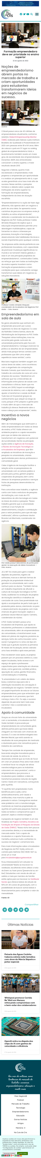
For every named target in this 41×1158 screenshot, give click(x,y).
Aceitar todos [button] (22, 1153)
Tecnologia (20, 1108)
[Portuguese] (15, 1155)
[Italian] (10, 1155)
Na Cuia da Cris (20, 1132)
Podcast (20, 1100)
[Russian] (18, 1155)
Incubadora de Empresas (14, 449)
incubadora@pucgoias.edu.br (19, 857)
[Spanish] (21, 1155)
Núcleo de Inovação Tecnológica (17, 447)
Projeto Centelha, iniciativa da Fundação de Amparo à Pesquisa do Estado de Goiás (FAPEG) (20, 825)
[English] (8, 1155)
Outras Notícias (20, 1119)
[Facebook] (21, 14)
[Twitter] (24, 14)
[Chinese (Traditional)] (5, 1155)
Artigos (21, 1123)
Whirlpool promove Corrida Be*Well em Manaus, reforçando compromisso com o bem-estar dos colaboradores (20, 1002)
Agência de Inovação (24, 444)
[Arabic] (2, 1155)
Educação (20, 1115)
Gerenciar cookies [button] (9, 1153)
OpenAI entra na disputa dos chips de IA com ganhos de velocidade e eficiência (18, 1043)
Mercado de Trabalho (20, 1104)
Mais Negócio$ (20, 1096)
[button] (31, 14)
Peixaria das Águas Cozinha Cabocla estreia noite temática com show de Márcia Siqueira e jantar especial (20, 958)
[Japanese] (13, 1155)
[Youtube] (28, 14)
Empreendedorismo (20, 1111)
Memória (19, 1128)
